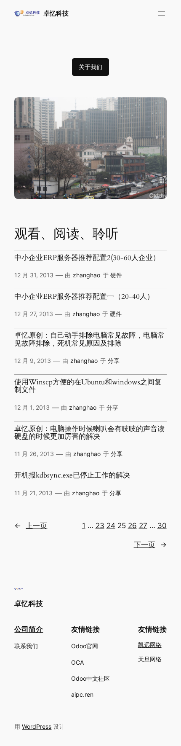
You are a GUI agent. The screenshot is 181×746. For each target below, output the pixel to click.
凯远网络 (150, 645)
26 (132, 525)
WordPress (36, 726)
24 (110, 525)
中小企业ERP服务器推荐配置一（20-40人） (84, 297)
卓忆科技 (56, 13)
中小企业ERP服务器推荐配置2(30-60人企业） (87, 258)
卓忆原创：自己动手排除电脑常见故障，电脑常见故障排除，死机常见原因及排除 (89, 339)
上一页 (30, 525)
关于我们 (90, 66)
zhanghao (86, 275)
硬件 (116, 275)
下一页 (150, 544)
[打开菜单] (162, 13)
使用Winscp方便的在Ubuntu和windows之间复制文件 (88, 386)
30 (162, 525)
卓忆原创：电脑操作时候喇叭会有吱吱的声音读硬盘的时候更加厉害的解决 (89, 433)
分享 (114, 360)
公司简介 (28, 629)
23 (100, 525)
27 (143, 525)
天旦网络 (150, 659)
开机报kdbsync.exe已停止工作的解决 (72, 475)
